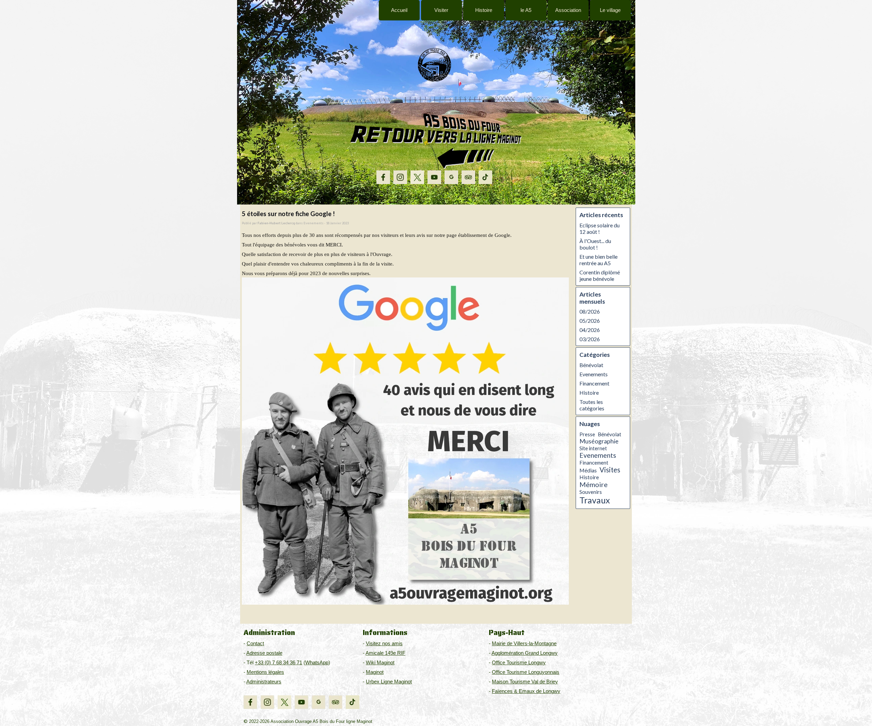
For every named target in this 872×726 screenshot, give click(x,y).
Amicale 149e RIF (385, 653)
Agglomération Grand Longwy (525, 653)
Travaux (594, 500)
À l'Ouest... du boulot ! (595, 244)
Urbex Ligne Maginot (389, 681)
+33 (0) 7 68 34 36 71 (278, 662)
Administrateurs (263, 681)
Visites (610, 470)
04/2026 (589, 330)
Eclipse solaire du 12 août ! (599, 228)
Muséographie (599, 441)
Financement (594, 383)
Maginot (375, 672)
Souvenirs (590, 492)
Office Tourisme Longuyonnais (525, 672)
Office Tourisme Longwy (519, 662)
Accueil (399, 10)
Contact (255, 643)
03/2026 (589, 339)
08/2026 (589, 311)
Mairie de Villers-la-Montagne (524, 643)
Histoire (589, 392)
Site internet (593, 448)
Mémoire (593, 484)
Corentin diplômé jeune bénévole (599, 275)
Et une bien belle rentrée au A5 (598, 259)
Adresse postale (264, 653)
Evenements (593, 374)
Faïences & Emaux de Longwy (526, 691)
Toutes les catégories (591, 404)
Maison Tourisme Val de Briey (525, 681)
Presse (587, 434)
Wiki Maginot (380, 662)
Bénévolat (591, 365)
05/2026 (589, 320)
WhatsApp (316, 662)
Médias (588, 470)
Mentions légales (265, 672)
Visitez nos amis (384, 643)
